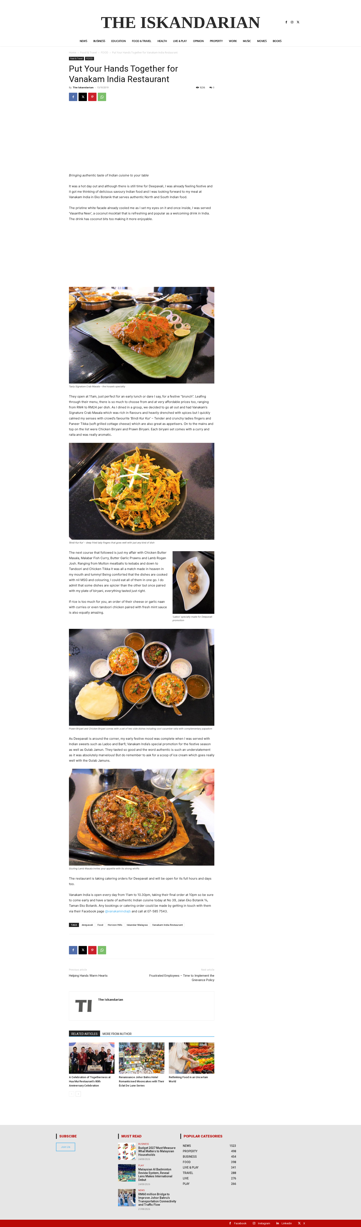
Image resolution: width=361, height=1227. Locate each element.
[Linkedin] (277, 1223)
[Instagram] (292, 22)
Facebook (240, 1223)
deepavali (87, 924)
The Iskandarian (83, 87)
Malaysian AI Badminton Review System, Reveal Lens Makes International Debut (155, 1174)
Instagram (264, 1223)
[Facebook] (286, 22)
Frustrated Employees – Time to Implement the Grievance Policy (181, 978)
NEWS (141, 1190)
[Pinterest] (92, 97)
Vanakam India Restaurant (167, 924)
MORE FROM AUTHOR (117, 1034)
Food (100, 924)
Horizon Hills (115, 924)
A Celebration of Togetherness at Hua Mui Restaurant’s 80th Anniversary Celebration (90, 1081)
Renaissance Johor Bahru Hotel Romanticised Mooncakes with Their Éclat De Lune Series (141, 1081)
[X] (298, 22)
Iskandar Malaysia (137, 924)
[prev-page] (71, 1094)
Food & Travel (88, 52)
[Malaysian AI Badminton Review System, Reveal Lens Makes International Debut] (126, 1172)
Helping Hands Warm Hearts (88, 976)
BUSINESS (143, 1144)
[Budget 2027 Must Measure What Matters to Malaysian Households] (126, 1151)
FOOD (104, 52)
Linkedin (287, 1223)
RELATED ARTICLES (84, 1034)
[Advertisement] (141, 143)
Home (72, 52)
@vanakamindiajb (118, 911)
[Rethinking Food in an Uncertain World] (191, 1058)
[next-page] (78, 1094)
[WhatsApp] (102, 97)
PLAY (141, 1165)
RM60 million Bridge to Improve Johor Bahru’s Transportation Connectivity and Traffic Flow (157, 1199)
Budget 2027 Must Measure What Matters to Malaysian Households (156, 1151)
